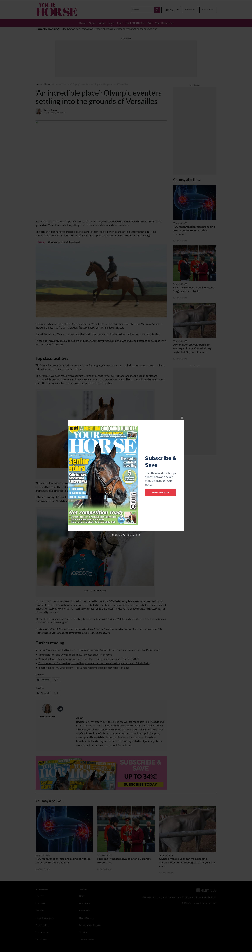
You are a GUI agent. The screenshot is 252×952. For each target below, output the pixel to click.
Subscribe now (160, 492)
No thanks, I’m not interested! (126, 535)
